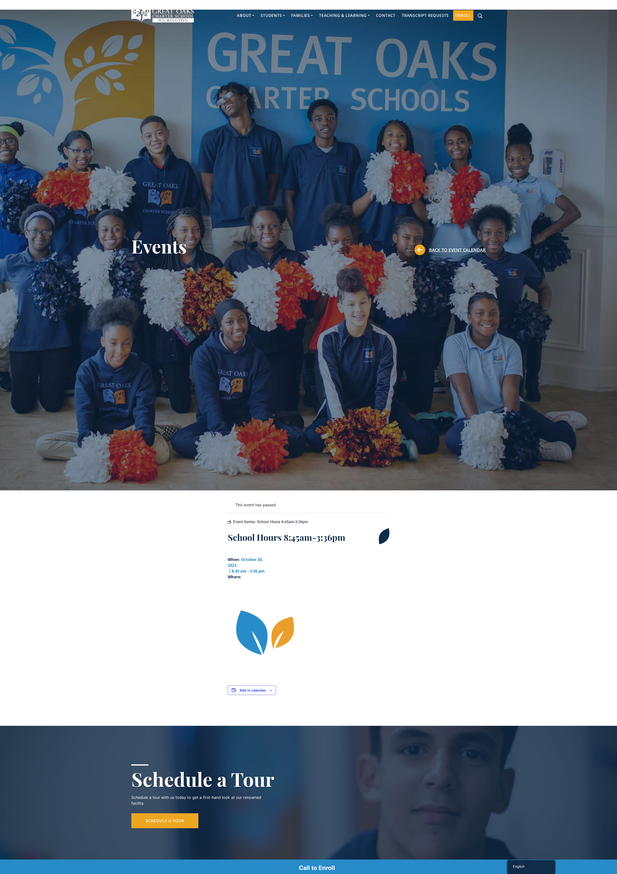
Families (300, 15)
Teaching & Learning (343, 15)
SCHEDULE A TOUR (165, 820)
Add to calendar (253, 690)
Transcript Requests (425, 15)
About (244, 15)
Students (271, 15)
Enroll (463, 15)
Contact (386, 15)
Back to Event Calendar (457, 250)
